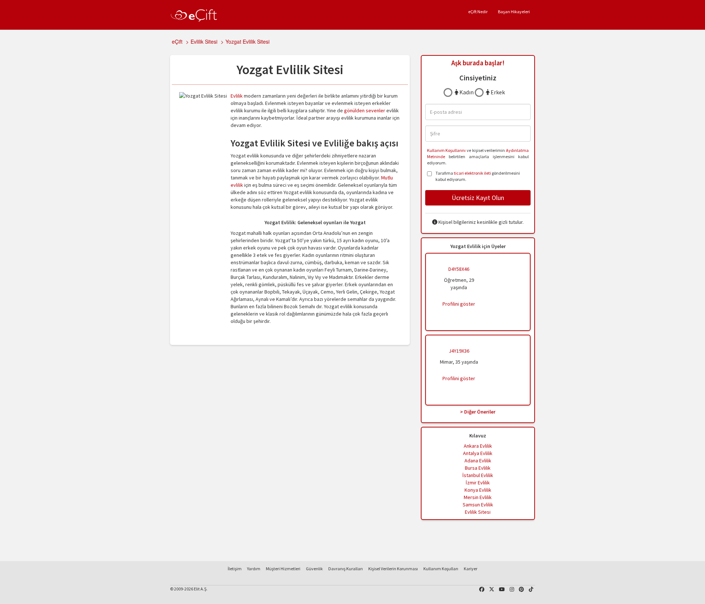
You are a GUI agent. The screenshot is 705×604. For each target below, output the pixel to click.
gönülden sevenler (364, 110)
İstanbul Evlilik (477, 475)
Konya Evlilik (477, 490)
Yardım (253, 568)
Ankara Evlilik (478, 446)
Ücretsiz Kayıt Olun (478, 197)
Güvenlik (314, 568)
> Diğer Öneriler (477, 411)
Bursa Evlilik (478, 468)
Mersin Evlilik (478, 497)
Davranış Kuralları (345, 568)
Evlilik (237, 95)
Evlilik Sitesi (204, 41)
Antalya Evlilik (477, 453)
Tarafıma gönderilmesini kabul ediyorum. (477, 176)
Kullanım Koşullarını (446, 150)
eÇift (177, 41)
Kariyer (470, 568)
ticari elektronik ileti (472, 173)
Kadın (466, 92)
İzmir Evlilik (478, 482)
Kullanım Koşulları (440, 568)
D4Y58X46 (458, 269)
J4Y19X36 (459, 351)
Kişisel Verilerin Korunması (393, 568)
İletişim (235, 568)
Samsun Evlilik (478, 504)
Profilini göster (458, 304)
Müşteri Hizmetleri (283, 568)
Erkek (497, 92)
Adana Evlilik (477, 460)
